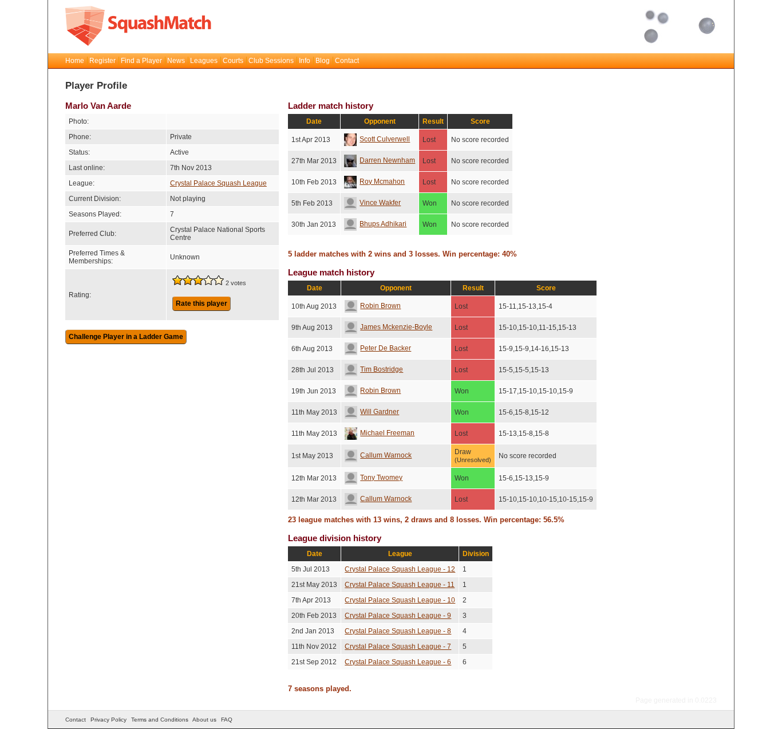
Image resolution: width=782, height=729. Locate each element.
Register (102, 61)
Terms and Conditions (159, 719)
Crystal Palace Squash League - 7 (398, 647)
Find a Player (141, 61)
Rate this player (201, 304)
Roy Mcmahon (382, 182)
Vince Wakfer (380, 203)
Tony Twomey (381, 478)
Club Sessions (271, 61)
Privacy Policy (108, 719)
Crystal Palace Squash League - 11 (400, 585)
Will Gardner (379, 412)
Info (304, 61)
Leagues (204, 61)
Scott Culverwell (385, 139)
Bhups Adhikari (383, 224)
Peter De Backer (385, 348)
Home (74, 61)
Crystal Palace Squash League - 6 (398, 662)
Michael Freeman (387, 433)
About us (204, 719)
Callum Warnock (386, 455)
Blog (322, 61)
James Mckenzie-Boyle (396, 327)
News (176, 61)
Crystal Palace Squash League (218, 183)
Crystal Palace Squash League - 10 (400, 600)
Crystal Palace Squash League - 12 (400, 569)
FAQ (226, 719)
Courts (233, 61)
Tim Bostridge (381, 369)
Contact (347, 61)
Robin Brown (380, 306)
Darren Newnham (387, 160)
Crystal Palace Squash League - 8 (398, 631)
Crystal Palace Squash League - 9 (398, 616)
